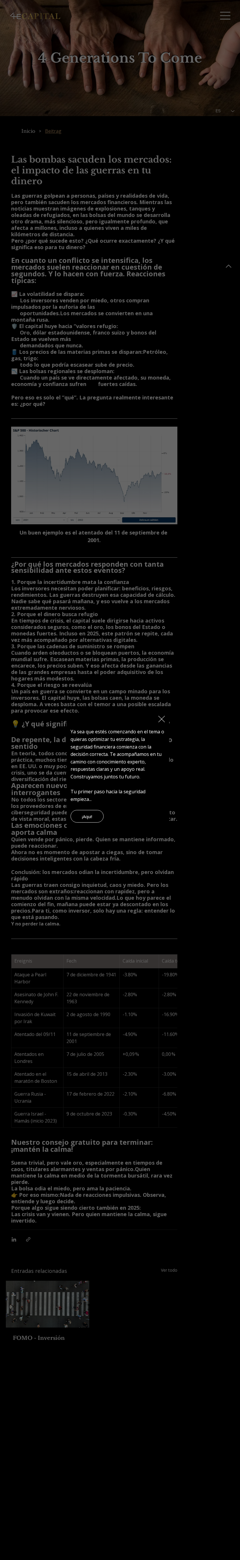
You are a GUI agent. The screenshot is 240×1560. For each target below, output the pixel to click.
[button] (161, 719)
